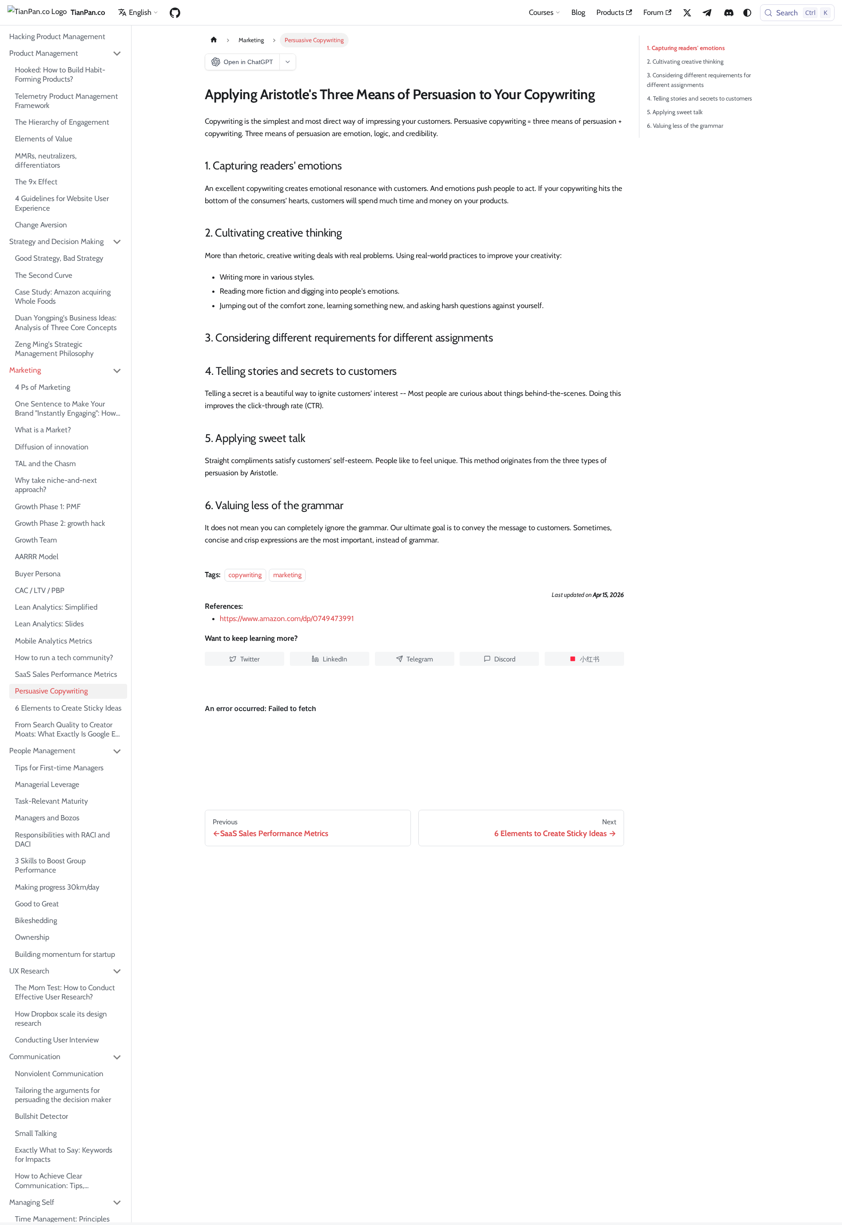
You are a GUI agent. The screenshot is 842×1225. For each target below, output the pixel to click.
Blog (578, 12)
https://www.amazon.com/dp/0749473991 (287, 618)
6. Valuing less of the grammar (685, 125)
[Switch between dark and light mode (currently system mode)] (747, 12)
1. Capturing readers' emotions (686, 47)
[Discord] (729, 12)
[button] (66, 53)
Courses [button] (541, 12)
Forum (653, 12)
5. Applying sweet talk (675, 111)
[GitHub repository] (175, 12)
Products (610, 12)
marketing (287, 575)
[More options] (287, 62)
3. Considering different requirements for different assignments (699, 80)
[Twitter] (687, 12)
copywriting (245, 575)
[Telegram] (707, 12)
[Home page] (213, 40)
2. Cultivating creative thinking (685, 61)
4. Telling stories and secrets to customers (699, 98)
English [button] (140, 12)
